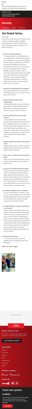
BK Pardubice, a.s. (6, 27)
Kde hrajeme (5, 363)
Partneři (19, 8)
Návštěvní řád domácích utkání (8, 15)
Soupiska (4, 350)
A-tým (7, 6)
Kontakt (3, 365)
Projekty (5, 8)
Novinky (14, 27)
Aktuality (23, 6)
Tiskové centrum (6, 360)
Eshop (24, 8)
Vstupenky (12, 8)
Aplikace (17, 6)
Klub (3, 6)
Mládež (11, 6)
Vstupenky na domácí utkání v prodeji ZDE (11, 14)
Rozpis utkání (5, 352)
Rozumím (7, 406)
